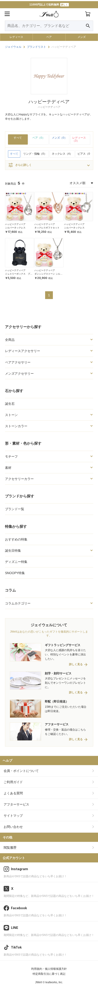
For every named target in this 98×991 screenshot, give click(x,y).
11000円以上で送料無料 (48, 4)
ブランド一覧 (14, 509)
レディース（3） (79, 139)
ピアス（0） (85, 153)
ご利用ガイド (13, 782)
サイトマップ (13, 815)
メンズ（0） (59, 137)
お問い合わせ (13, 827)
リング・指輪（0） (35, 153)
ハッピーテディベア (15, 224)
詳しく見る (76, 664)
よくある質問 (13, 793)
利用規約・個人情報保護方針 (49, 968)
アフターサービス (16, 804)
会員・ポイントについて (21, 771)
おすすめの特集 (16, 539)
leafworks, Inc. (54, 982)
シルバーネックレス (15, 227)
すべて (18, 137)
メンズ (81, 37)
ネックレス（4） (62, 153)
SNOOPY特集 (15, 573)
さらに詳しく (20, 165)
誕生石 (10, 403)
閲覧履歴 (10, 847)
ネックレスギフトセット (46, 227)
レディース (16, 37)
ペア (49, 37)
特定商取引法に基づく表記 (49, 973)
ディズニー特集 (16, 562)
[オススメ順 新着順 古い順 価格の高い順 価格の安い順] (81, 183)
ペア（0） (38, 137)
